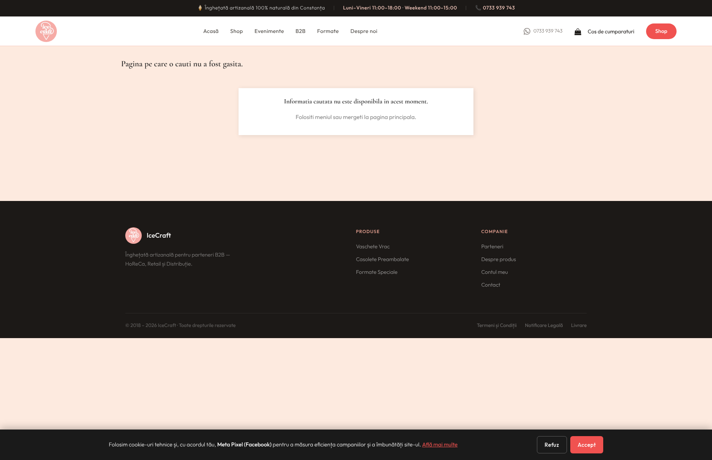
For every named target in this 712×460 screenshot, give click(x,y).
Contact (490, 285)
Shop (236, 31)
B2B (300, 31)
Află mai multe (440, 444)
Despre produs (498, 259)
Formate (328, 31)
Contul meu (494, 272)
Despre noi (363, 31)
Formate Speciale (377, 272)
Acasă (211, 31)
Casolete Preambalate (382, 259)
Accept (587, 444)
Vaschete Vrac (373, 246)
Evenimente (269, 31)
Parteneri (492, 246)
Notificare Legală (544, 325)
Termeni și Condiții (497, 325)
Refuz (552, 444)
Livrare (579, 325)
